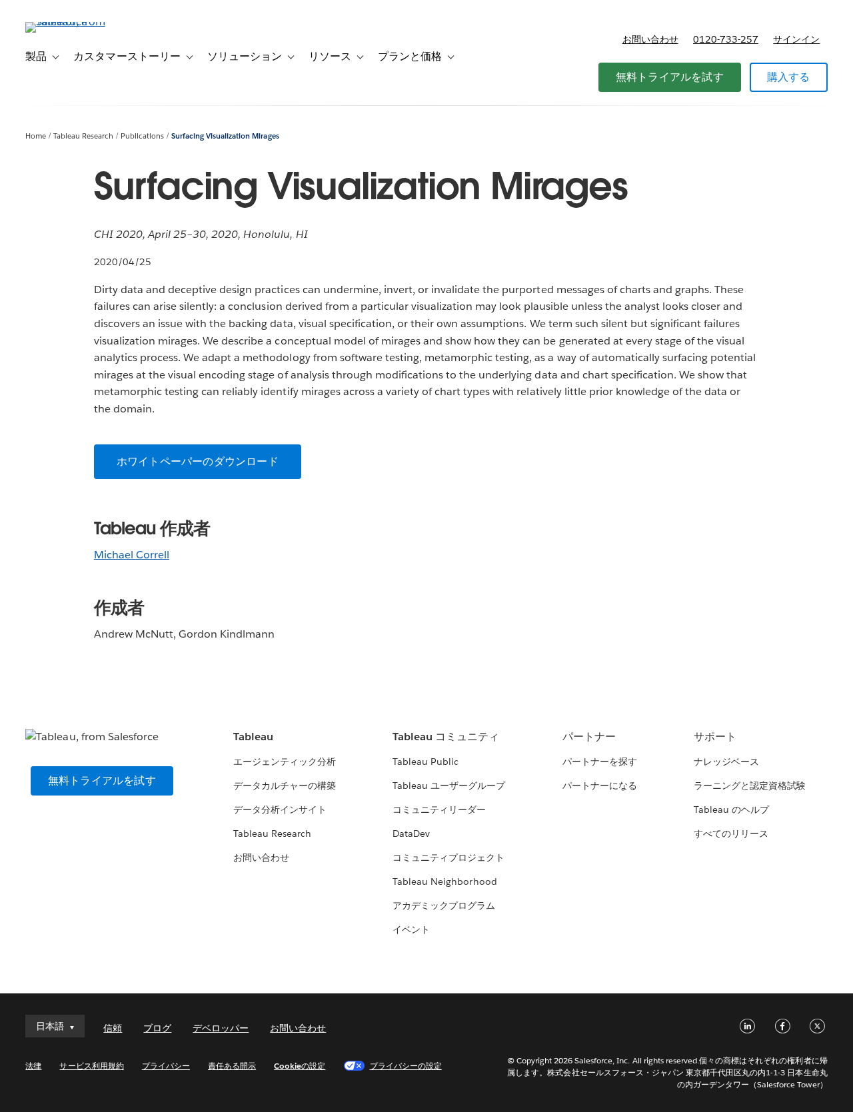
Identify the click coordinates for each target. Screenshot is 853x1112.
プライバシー (166, 1065)
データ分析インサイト (280, 810)
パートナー (589, 737)
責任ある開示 (232, 1065)
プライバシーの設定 (406, 1065)
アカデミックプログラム (444, 905)
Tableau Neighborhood (444, 881)
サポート (715, 737)
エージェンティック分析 (284, 762)
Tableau (253, 737)
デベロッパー (221, 1028)
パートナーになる (599, 786)
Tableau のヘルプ (731, 810)
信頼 (112, 1028)
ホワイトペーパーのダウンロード (198, 461)
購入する (788, 77)
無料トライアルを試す (670, 77)
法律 (33, 1065)
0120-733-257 (725, 39)
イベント (411, 929)
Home (35, 136)
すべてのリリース (731, 833)
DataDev (411, 833)
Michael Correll (131, 555)
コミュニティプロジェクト (448, 857)
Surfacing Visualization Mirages (225, 136)
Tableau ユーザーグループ (449, 786)
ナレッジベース (726, 762)
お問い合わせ (650, 39)
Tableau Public (425, 762)
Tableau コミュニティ (446, 737)
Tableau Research (83, 136)
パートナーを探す (599, 762)
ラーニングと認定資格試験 (750, 786)
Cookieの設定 (299, 1065)
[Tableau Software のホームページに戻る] (75, 22)
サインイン (796, 39)
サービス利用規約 (91, 1065)
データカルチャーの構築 (284, 786)
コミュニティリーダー (439, 810)
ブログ (157, 1028)
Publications (142, 136)
